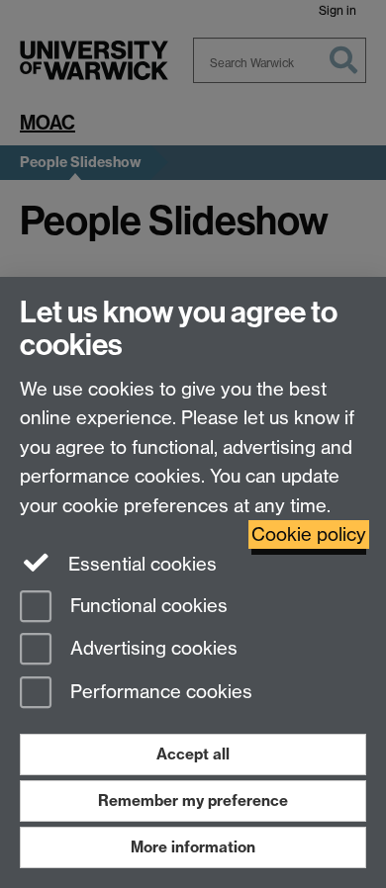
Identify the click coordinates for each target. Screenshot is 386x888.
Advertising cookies (151, 649)
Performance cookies (158, 692)
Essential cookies (140, 564)
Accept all (193, 754)
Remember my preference (193, 800)
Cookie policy (308, 534)
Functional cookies (146, 605)
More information (193, 847)
